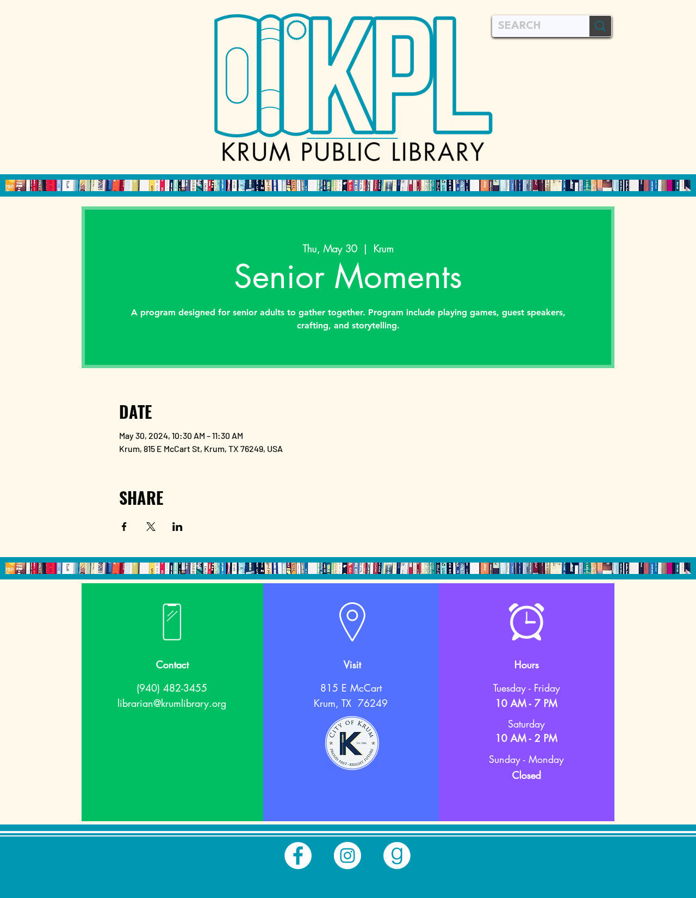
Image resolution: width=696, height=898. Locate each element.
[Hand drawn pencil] (352, 743)
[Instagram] (347, 855)
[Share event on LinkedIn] (177, 526)
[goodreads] (397, 855)
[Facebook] (298, 855)
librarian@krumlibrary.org (171, 703)
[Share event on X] (151, 526)
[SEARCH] (600, 26)
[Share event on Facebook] (124, 526)
